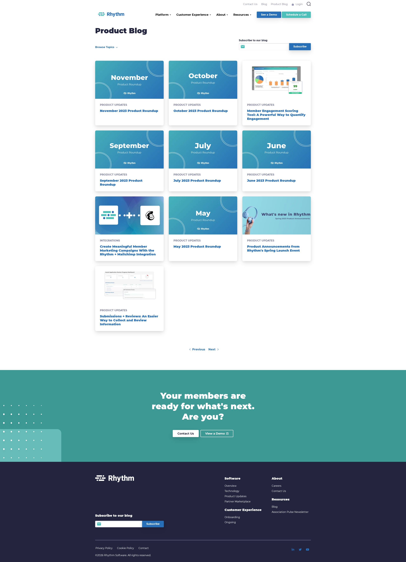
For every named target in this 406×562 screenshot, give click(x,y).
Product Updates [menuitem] (235, 496)
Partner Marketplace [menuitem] (238, 501)
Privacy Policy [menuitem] (104, 548)
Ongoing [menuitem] (230, 522)
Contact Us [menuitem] (279, 491)
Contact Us (250, 4)
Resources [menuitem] (280, 499)
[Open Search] (309, 4)
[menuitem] (293, 549)
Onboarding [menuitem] (232, 517)
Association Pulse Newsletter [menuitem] (290, 511)
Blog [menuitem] (275, 506)
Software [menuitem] (232, 478)
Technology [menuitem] (232, 491)
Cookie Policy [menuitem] (125, 548)
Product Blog (279, 4)
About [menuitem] (277, 478)
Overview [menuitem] (230, 485)
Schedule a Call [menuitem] (296, 14)
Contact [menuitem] (143, 548)
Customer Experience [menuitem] (243, 510)
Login (299, 4)
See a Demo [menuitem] (269, 14)
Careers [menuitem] (276, 485)
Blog (264, 4)
